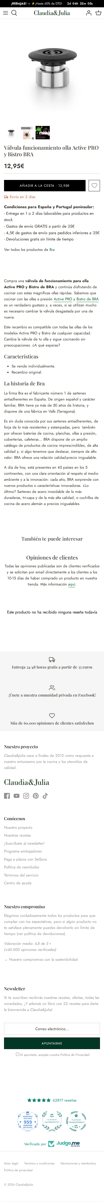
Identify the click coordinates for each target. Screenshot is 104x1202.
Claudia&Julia (24, 1184)
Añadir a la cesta (45, 185)
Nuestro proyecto (18, 827)
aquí (71, 584)
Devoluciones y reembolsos (78, 1163)
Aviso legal (11, 1163)
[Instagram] (26, 796)
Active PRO (63, 299)
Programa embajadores (23, 851)
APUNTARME (52, 1043)
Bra (52, 249)
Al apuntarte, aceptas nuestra (54, 1054)
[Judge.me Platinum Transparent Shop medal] (76, 1121)
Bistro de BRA (87, 299)
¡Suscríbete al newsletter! (24, 843)
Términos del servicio (21, 875)
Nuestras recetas (17, 835)
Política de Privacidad (74, 1054)
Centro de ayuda (17, 883)
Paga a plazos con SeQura (25, 859)
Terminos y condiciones (39, 1163)
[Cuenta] (87, 12)
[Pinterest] (36, 796)
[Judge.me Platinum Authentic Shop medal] (52, 1121)
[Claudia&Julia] (52, 13)
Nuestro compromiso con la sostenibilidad (43, 959)
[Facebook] (7, 796)
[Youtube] (16, 796)
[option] (52, 71)
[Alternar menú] (5, 12)
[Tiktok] (45, 796)
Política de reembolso (21, 867)
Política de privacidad (18, 1170)
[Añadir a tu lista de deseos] (94, 185)
